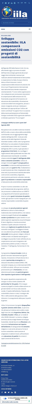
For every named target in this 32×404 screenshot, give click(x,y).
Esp (22, 3)
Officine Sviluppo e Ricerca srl (8, 386)
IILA (14, 13)
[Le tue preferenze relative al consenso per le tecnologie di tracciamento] (29, 401)
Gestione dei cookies (6, 379)
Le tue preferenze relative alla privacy (17, 398)
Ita (18, 3)
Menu (3, 29)
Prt (25, 3)
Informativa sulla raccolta (10, 402)
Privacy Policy (4, 378)
